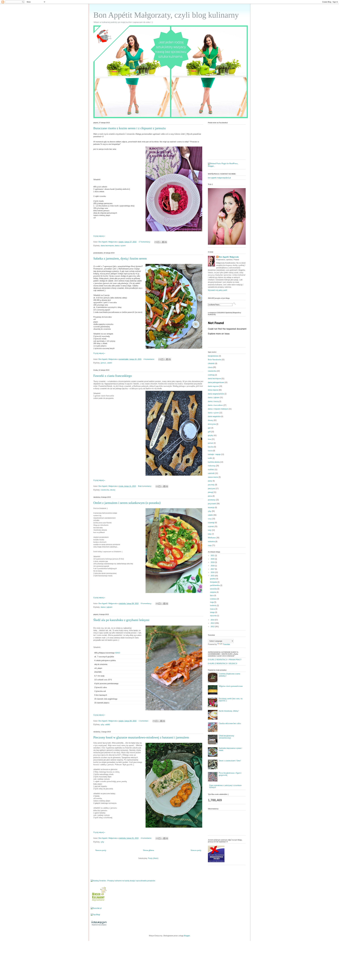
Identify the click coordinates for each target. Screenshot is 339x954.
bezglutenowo (213, 356)
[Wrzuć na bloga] (158, 242)
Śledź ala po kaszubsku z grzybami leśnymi (121, 620)
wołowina (211, 542)
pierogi (210, 492)
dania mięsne (213, 390)
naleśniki (211, 473)
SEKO (117, 653)
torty (209, 534)
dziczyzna (212, 424)
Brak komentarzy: (145, 486)
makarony (211, 466)
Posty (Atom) (153, 858)
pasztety (211, 485)
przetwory (211, 500)
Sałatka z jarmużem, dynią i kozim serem (120, 258)
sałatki (109, 363)
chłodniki (211, 363)
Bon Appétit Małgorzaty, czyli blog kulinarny (166, 15)
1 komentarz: (144, 721)
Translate (226, 644)
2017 (213, 569)
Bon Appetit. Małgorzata (229, 257)
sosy (210, 519)
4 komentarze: (149, 359)
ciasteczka (105, 490)
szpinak (211, 526)
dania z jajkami (106, 607)
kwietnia (213, 606)
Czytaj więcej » (99, 236)
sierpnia (213, 592)
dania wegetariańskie (216, 394)
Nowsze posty (100, 850)
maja (212, 602)
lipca (212, 595)
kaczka (210, 447)
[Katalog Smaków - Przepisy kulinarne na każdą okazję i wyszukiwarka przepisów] (123, 881)
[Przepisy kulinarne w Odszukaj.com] (99, 925)
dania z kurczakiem (215, 405)
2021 (213, 556)
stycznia (213, 616)
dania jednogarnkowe (216, 382)
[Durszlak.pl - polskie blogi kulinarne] (96, 908)
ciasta (210, 367)
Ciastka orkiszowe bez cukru (230, 723)
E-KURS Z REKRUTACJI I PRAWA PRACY (225, 660)
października (215, 585)
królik (210, 458)
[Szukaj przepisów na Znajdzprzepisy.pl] (95, 915)
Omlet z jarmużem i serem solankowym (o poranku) (126, 502)
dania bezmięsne (107, 246)
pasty (210, 481)
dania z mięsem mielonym (218, 409)
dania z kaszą (213, 401)
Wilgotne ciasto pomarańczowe (231, 686)
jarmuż (103, 363)
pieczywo (211, 489)
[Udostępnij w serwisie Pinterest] (165, 242)
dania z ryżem (120, 246)
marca (212, 609)
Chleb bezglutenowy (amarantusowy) (226, 737)
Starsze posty (196, 850)
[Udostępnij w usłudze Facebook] (163, 242)
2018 (213, 566)
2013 (213, 623)
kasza (210, 451)
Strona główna (148, 850)
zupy (210, 545)
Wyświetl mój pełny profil (217, 290)
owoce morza (213, 477)
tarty (209, 530)
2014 (213, 620)
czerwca (213, 599)
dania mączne (213, 386)
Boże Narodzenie (214, 360)
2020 (213, 559)
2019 (213, 562)
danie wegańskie (214, 416)
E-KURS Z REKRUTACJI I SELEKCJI (222, 664)
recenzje (211, 507)
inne (209, 439)
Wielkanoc (212, 538)
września (213, 589)
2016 (213, 572)
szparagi (211, 523)
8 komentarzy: (146, 604)
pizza (210, 496)
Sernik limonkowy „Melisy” (229, 711)
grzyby (210, 435)
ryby (102, 724)
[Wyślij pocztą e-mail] (155, 242)
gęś (209, 428)
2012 (213, 627)
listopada (213, 582)
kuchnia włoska (214, 462)
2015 (213, 576)
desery (112, 490)
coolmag (211, 375)
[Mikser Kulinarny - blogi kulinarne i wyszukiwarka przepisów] (99, 902)
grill (209, 432)
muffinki (211, 470)
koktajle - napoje (214, 454)
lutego (212, 612)
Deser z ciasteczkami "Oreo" (230, 761)
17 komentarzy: (145, 242)
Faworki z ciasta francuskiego (112, 375)
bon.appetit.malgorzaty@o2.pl (219, 178)
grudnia (213, 579)
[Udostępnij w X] (160, 242)
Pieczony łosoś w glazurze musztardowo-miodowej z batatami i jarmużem (141, 737)
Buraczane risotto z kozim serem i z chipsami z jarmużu (129, 128)
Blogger (187, 936)
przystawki (212, 504)
